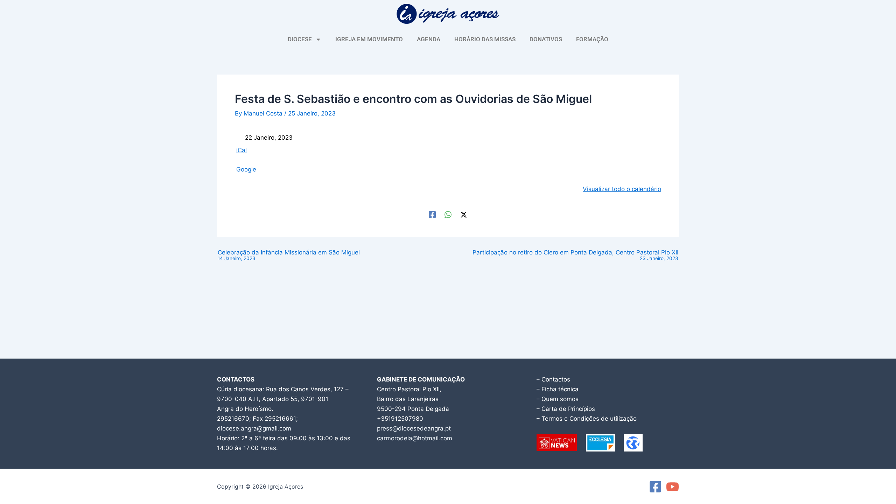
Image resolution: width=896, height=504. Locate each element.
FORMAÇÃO (592, 39)
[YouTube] (672, 486)
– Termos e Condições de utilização (587, 418)
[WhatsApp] (447, 214)
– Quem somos (558, 399)
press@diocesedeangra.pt (414, 428)
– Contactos (553, 379)
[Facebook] (432, 214)
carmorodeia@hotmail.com (414, 438)
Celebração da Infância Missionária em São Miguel (289, 255)
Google (246, 169)
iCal (241, 150)
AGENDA (428, 39)
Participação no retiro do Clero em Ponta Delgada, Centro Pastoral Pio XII (575, 255)
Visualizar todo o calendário (622, 189)
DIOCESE (300, 39)
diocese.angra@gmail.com (254, 428)
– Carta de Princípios (566, 408)
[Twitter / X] (463, 214)
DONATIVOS (546, 39)
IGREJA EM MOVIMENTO (369, 39)
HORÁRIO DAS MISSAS (485, 39)
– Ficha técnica (558, 389)
